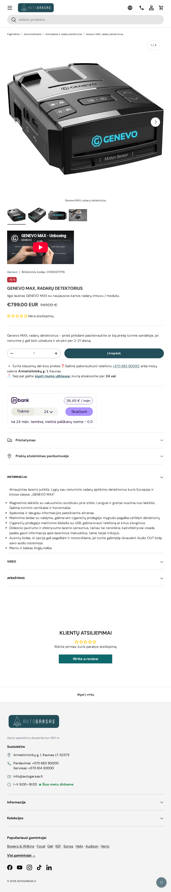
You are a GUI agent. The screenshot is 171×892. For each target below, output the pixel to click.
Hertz (105, 846)
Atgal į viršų (85, 694)
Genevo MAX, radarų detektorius (104, 34)
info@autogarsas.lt (28, 776)
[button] (161, 8)
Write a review (85, 658)
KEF (58, 846)
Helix (79, 846)
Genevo (12, 272)
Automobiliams (33, 34)
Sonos (68, 846)
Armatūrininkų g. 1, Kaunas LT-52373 (41, 755)
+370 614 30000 (41, 768)
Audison (92, 846)
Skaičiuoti (79, 411)
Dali (50, 846)
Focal (41, 846)
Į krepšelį (114, 353)
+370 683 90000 (126, 366)
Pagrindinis (13, 34)
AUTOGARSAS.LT (26, 881)
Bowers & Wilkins (20, 846)
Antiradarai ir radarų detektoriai (63, 34)
